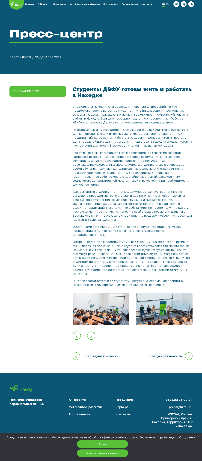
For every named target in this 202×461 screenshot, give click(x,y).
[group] (101, 309)
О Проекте (44, 4)
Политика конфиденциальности (102, 453)
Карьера (95, 4)
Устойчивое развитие (82, 4)
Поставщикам (130, 4)
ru (163, 4)
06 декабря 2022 (48, 57)
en (167, 4)
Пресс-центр (110, 4)
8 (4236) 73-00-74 (179, 400)
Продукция (60, 4)
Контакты (146, 4)
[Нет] (198, 436)
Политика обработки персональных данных (26, 402)
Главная (30, 4)
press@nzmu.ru (181, 407)
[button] (77, 336)
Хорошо (102, 444)
